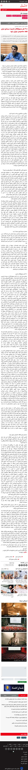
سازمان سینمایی (9, 557)
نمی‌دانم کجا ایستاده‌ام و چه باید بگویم (19, 723)
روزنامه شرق (23, 10)
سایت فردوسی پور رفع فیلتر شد (20, 714)
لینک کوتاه (11, 563)
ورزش (19, 746)
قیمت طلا (9, 16)
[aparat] (11, 749)
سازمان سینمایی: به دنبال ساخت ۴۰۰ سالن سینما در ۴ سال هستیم (14, 630)
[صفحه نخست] (9, 1)
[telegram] (26, 565)
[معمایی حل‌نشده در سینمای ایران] (14, 639)
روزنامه (5, 695)
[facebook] (22, 565)
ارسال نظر (22, 681)
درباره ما (25, 754)
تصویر (10, 746)
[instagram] (19, 749)
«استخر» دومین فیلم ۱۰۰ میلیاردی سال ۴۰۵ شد (18, 702)
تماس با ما (25, 752)
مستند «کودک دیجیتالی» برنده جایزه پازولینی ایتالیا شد (16, 699)
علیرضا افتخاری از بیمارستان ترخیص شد (19, 709)
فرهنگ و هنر (24, 23)
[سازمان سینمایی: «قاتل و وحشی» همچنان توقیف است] (14, 610)
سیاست (15, 744)
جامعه (19, 744)
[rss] (22, 749)
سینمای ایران (18, 557)
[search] (2, 1)
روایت (15, 746)
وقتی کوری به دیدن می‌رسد (21, 720)
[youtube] (6, 749)
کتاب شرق (4, 10)
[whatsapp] (19, 565)
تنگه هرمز (25, 18)
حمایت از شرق (24, 756)
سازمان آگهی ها (24, 763)
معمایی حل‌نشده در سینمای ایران (18, 645)
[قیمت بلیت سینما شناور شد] (14, 654)
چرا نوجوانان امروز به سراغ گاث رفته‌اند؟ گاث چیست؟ (16, 717)
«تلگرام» (25, 552)
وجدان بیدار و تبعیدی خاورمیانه (21, 726)
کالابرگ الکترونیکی (17, 16)
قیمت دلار (25, 16)
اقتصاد (9, 744)
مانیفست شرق (24, 759)
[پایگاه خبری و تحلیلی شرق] (23, 6)
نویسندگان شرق (24, 761)
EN (6, 1)
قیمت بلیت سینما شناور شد (20, 660)
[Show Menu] (1, 5)
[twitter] (24, 565)
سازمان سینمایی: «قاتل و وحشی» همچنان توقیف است (15, 616)
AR (4, 1)
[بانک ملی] (14, 691)
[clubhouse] (9, 749)
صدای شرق (5, 746)
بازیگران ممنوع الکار (13, 559)
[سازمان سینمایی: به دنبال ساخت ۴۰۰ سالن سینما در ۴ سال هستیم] (14, 625)
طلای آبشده (24, 737)
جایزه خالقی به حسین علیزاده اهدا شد (19, 712)
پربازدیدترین (14, 695)
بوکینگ (18, 737)
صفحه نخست (25, 744)
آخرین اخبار (23, 695)
